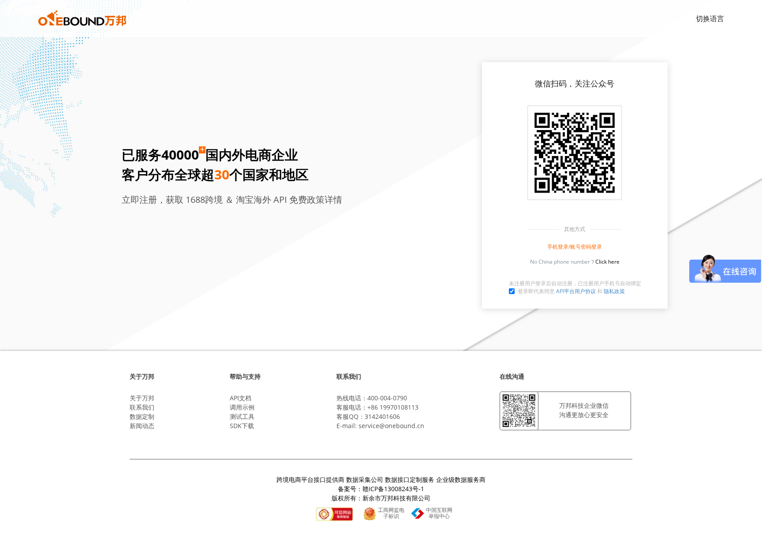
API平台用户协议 (576, 291)
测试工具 (242, 416)
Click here (607, 261)
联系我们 (142, 407)
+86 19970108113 (392, 407)
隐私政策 (614, 291)
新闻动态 (142, 425)
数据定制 (142, 416)
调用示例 (242, 407)
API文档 (240, 398)
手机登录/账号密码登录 (574, 246)
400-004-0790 (387, 398)
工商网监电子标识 (391, 513)
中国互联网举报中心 (439, 513)
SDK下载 (242, 425)
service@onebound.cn (391, 425)
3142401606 (382, 416)
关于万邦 (142, 398)
